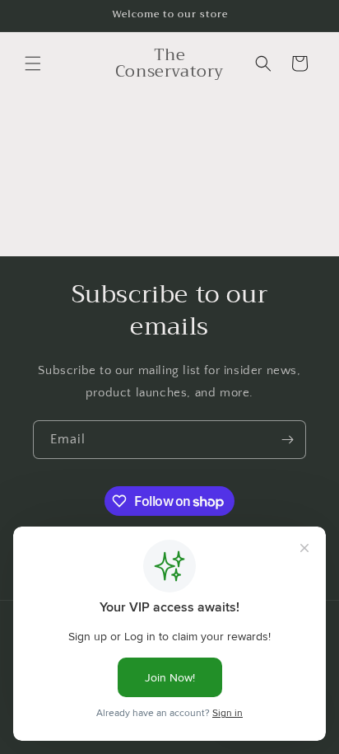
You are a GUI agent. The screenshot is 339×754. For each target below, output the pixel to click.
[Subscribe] (287, 439)
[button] (33, 63)
